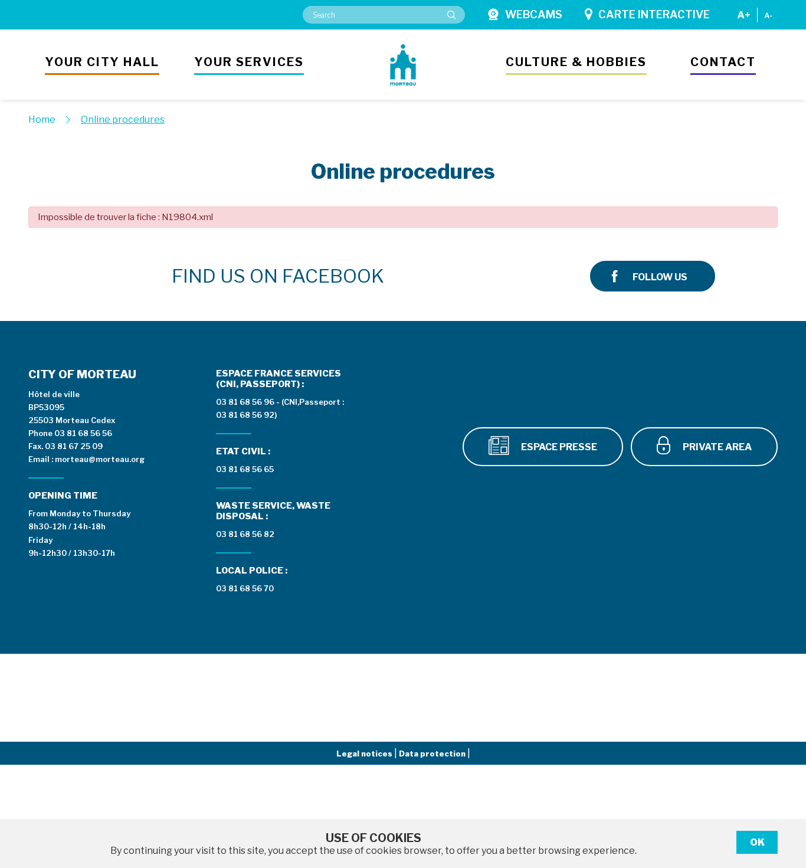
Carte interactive (654, 14)
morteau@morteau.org (100, 459)
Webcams (533, 14)
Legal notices (365, 753)
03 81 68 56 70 (245, 588)
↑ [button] (783, 798)
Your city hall (102, 62)
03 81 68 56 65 (245, 469)
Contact (723, 62)
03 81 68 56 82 (245, 534)
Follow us (660, 277)
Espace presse (558, 447)
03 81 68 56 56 (83, 433)
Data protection (433, 753)
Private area (716, 447)
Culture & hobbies (576, 62)
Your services (249, 62)
